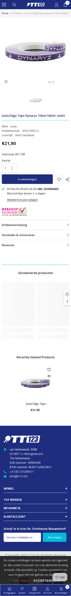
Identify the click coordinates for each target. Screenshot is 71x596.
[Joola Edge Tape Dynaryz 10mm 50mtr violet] (35, 383)
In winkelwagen (27, 179)
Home (5, 13)
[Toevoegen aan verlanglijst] (59, 179)
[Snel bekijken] (49, 376)
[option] (35, 52)
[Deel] (66, 179)
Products (17, 13)
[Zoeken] (14, 5)
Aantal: (6, 160)
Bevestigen (55, 537)
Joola (13, 126)
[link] (18, 330)
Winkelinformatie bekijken (22, 200)
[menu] (4, 4)
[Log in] (57, 5)
